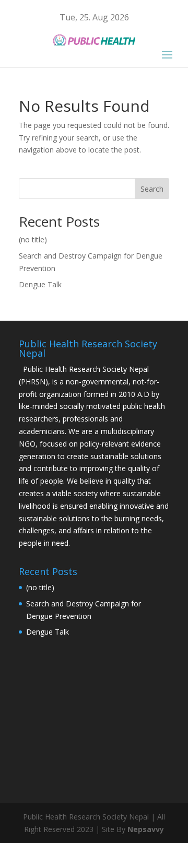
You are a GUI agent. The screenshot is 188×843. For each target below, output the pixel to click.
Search (151, 189)
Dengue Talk (40, 284)
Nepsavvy (145, 829)
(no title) (33, 239)
